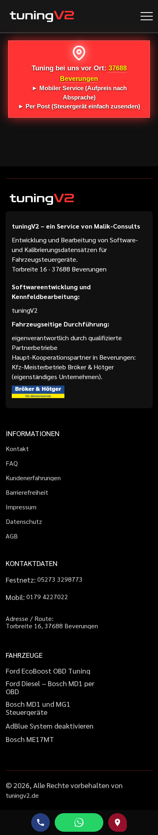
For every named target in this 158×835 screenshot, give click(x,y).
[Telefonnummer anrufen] (40, 822)
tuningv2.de (22, 795)
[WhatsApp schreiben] (79, 822)
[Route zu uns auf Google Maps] (117, 822)
